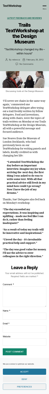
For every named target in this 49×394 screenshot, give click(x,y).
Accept (24, 371)
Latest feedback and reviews (24, 18)
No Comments (26, 64)
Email (6, 323)
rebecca (16, 59)
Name (6, 311)
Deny (24, 379)
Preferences (24, 386)
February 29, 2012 (35, 59)
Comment (8, 284)
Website (6, 336)
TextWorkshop (12, 5)
